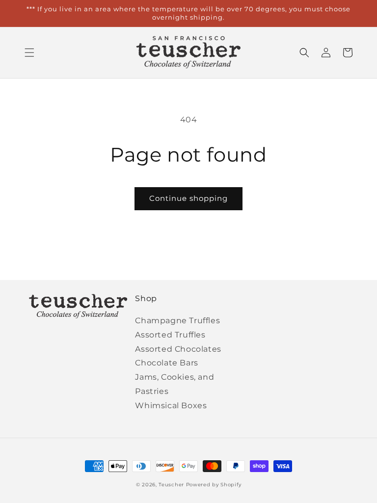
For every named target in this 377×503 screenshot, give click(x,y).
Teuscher (171, 484)
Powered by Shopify (214, 484)
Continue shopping (188, 198)
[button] (29, 52)
